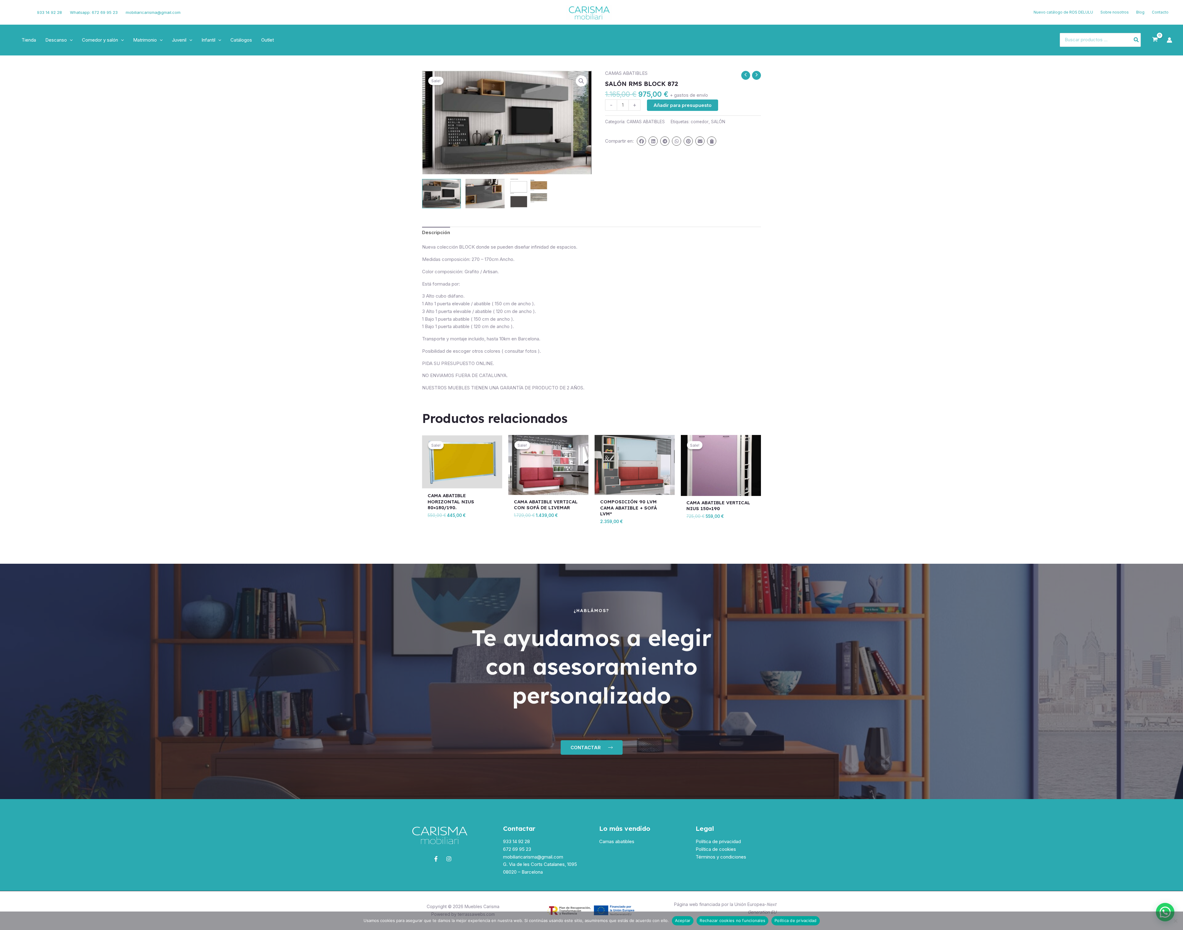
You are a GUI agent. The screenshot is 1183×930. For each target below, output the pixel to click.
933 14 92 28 (49, 12)
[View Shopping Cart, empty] (1155, 40)
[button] (70, 40)
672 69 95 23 (517, 849)
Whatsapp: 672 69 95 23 (94, 12)
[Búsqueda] (1136, 40)
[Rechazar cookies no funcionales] (1175, 921)
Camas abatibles (616, 841)
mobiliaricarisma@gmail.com (153, 12)
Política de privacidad (718, 841)
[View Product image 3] (528, 193)
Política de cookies (716, 849)
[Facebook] (14, 12)
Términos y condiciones (721, 857)
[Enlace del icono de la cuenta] (1169, 40)
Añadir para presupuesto (682, 105)
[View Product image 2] (484, 193)
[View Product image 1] (441, 193)
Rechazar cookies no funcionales (732, 920)
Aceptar (683, 920)
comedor (700, 121)
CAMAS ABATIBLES (626, 73)
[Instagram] (24, 12)
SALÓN (718, 121)
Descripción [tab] (436, 232)
